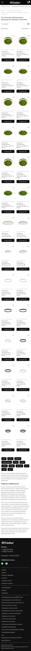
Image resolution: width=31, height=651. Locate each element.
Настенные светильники (8, 621)
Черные (18, 458)
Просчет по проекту (7, 583)
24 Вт (10, 469)
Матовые (19, 466)
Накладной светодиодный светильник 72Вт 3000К (6, 353)
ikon (3, 635)
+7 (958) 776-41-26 (7, 551)
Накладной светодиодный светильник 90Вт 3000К (21, 293)
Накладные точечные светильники (11, 613)
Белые (10, 458)
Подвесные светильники (8, 616)
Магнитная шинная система (9, 605)
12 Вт (26, 466)
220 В (22, 462)
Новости (4, 572)
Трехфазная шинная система (9, 608)
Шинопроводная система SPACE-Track (12, 597)
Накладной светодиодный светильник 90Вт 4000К (6, 293)
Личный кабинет (6, 587)
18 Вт (4, 469)
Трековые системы (5, 6)
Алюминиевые (7, 462)
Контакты (4, 578)
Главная (3, 10)
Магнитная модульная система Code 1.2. (13, 602)
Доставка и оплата (7, 580)
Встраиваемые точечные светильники (21, 6)
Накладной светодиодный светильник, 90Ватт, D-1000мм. (8, 54)
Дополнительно (6, 640)
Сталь (15, 462)
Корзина (4, 590)
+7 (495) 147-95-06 (7, 549)
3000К (4, 466)
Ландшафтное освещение (9, 627)
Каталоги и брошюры (7, 575)
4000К (11, 466)
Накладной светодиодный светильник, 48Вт (6, 235)
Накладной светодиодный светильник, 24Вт (21, 235)
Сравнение (5, 593)
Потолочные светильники (14, 10)
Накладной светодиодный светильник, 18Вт (21, 263)
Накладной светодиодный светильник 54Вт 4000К (6, 413)
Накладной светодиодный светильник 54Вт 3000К (21, 413)
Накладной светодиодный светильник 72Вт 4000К (21, 353)
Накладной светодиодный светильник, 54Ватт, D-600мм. (8, 175)
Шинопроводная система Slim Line (11, 600)
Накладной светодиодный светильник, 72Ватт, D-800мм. (8, 115)
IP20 (4, 458)
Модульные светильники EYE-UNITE (12, 637)
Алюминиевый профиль (8, 632)
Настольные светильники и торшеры (12, 624)
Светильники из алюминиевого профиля (13, 629)
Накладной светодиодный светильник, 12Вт (6, 263)
